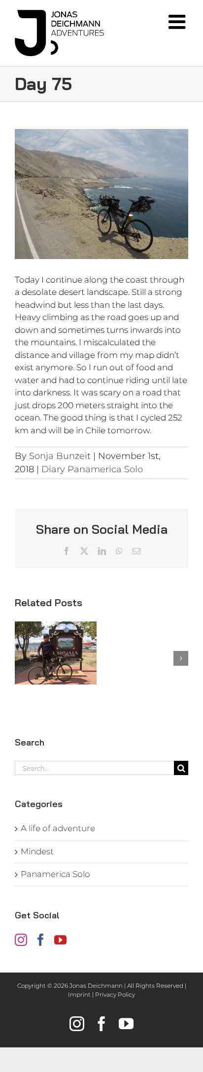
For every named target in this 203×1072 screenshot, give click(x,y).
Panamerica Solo (55, 874)
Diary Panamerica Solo (92, 469)
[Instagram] (21, 940)
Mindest (37, 851)
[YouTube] (60, 940)
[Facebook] (40, 940)
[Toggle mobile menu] (178, 22)
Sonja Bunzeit (60, 456)
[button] (22, 658)
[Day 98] (56, 652)
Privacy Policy (115, 994)
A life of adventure (58, 828)
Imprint (79, 994)
